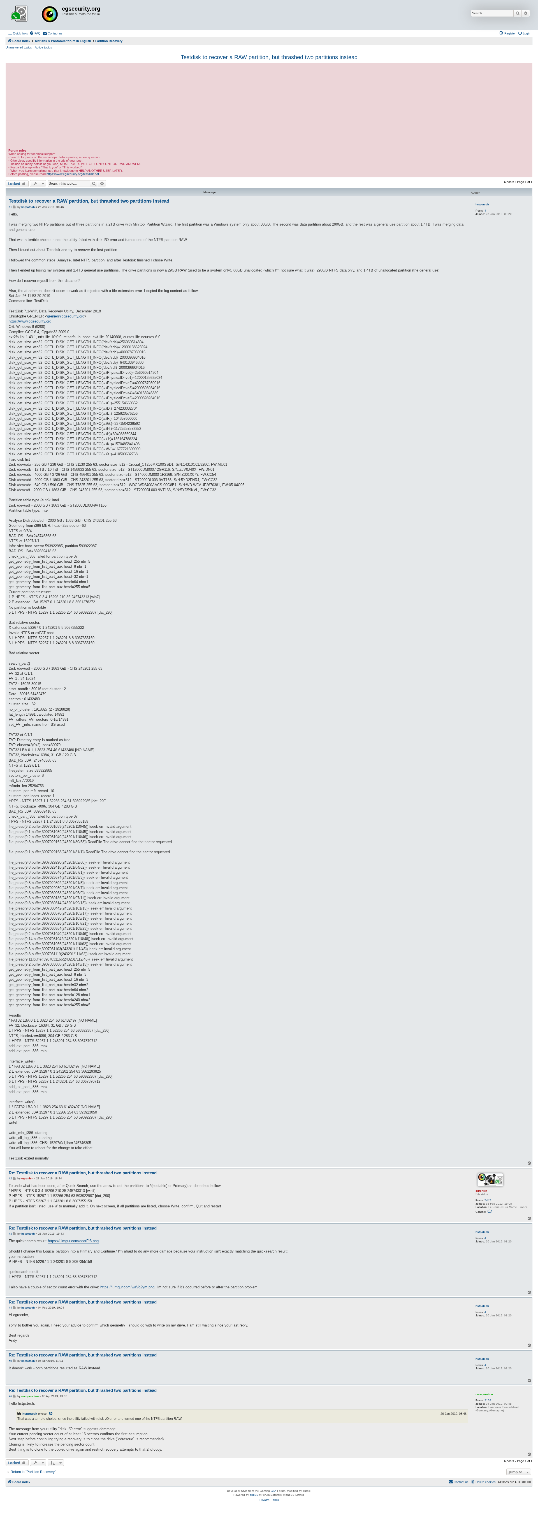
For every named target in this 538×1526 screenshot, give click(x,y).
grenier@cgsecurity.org (65, 316)
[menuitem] (35, 33)
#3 (10, 1233)
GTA (273, 1490)
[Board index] (34, 14)
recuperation (484, 1394)
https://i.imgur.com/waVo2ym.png (127, 1287)
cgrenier (481, 1190)
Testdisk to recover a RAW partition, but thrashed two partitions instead (269, 57)
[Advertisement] (269, 107)
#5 (10, 1360)
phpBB (254, 1494)
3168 (487, 1400)
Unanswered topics (19, 47)
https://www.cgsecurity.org (30, 321)
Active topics (43, 47)
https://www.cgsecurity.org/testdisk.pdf (73, 174)
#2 (10, 1178)
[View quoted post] (51, 1413)
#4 (10, 1307)
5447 (487, 1200)
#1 (10, 206)
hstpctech (482, 204)
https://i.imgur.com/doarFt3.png (73, 1241)
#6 (10, 1396)
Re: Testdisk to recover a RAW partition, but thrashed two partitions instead (83, 1172)
